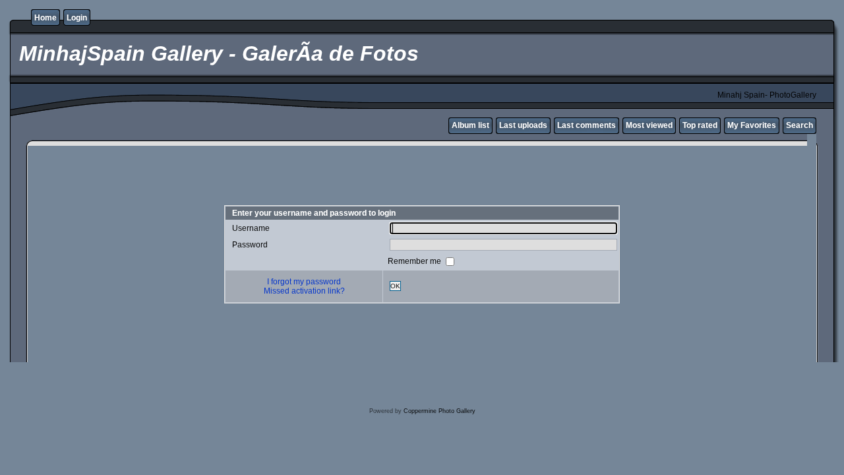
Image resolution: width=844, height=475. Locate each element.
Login (77, 17)
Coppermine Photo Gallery (439, 411)
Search (799, 125)
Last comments (586, 125)
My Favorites (751, 125)
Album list (470, 125)
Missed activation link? (304, 291)
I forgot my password (304, 281)
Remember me (415, 260)
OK (395, 286)
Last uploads (523, 125)
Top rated (699, 125)
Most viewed (649, 125)
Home (45, 17)
